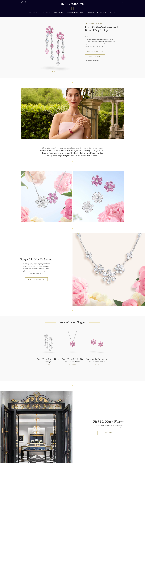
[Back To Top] (142, 582)
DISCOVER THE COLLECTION (36, 279)
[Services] (22, 2)
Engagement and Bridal (75, 13)
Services (112, 13)
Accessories (101, 13)
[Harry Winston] (72, 4)
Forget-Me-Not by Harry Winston (93, 23)
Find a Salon (109, 432)
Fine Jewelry (58, 13)
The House (34, 13)
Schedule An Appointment (95, 51)
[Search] (25, 2)
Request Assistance (95, 56)
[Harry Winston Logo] (72, 9)
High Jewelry (46, 13)
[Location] (123, 2)
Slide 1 (54, 71)
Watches (90, 13)
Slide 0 (52, 71)
